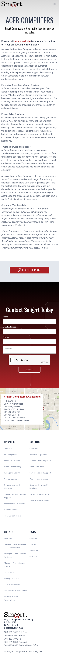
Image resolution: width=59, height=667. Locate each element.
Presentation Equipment (14, 503)
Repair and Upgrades (38, 454)
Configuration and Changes (12, 486)
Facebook (34, 538)
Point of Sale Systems (39, 479)
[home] (11, 4)
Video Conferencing (12, 466)
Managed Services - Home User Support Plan (15, 546)
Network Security (11, 479)
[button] (54, 4)
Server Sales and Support (40, 473)
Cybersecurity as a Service (15, 590)
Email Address (9, 327)
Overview (8, 448)
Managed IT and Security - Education (15, 564)
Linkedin (33, 556)
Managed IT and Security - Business (15, 555)
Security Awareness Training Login (12, 598)
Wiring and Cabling (12, 473)
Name (5, 317)
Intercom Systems (12, 460)
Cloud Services (10, 572)
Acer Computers (37, 466)
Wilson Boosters (11, 509)
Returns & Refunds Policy (40, 494)
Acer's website (22, 41)
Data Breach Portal (12, 584)
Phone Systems (11, 454)
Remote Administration (40, 500)
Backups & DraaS (11, 578)
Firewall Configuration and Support (15, 496)
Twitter (33, 544)
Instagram (34, 550)
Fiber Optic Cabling (12, 516)
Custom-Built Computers (40, 460)
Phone (6, 337)
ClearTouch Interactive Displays (40, 486)
